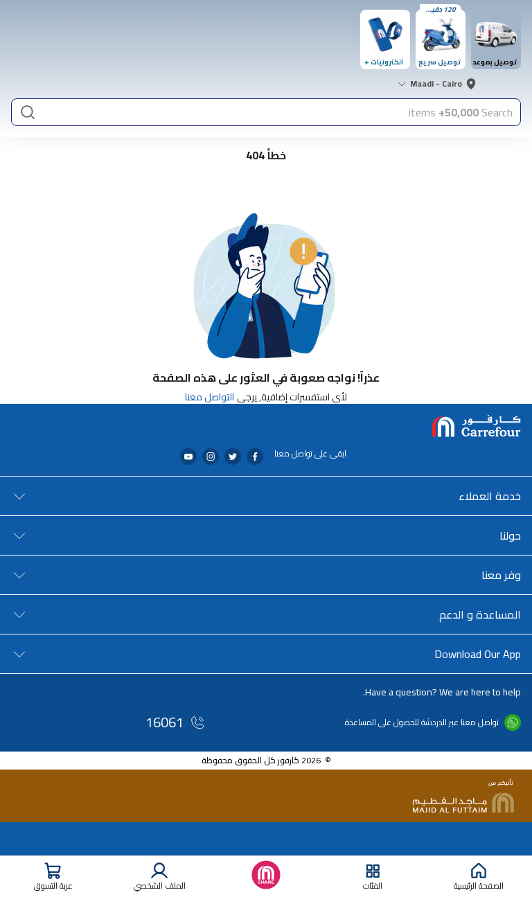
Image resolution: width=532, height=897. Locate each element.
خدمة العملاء (490, 496)
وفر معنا (501, 575)
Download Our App (477, 653)
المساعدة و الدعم (480, 614)
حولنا (510, 535)
